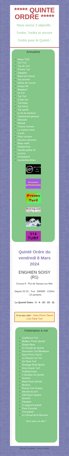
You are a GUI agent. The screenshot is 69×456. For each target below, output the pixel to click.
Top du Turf (24, 66)
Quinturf (26, 398)
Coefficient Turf (30, 337)
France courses (26, 126)
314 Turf (22, 62)
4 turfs (21, 133)
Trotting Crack (29, 371)
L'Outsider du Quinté (33, 374)
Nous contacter (43, 448)
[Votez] (33, 169)
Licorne (21, 153)
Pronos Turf (24, 69)
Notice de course (27, 82)
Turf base (23, 103)
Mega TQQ (23, 59)
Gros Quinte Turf (31, 368)
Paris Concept (29, 408)
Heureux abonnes (27, 140)
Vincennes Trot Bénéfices (35, 351)
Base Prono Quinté (32, 381)
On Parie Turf (35, 318)
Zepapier (22, 72)
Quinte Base (28, 344)
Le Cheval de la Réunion (35, 415)
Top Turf (22, 96)
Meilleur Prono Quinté (33, 341)
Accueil (23, 448)
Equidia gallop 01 (27, 150)
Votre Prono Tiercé (43, 315)
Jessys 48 (23, 86)
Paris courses (25, 136)
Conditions (31, 448)
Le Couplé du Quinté (33, 348)
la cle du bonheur (27, 113)
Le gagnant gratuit (31, 405)
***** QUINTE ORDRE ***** (34, 13)
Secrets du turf (30, 391)
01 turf (21, 93)
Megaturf (22, 89)
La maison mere (26, 129)
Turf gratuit (27, 411)
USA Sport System (31, 395)
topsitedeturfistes (27, 160)
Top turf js (23, 106)
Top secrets (24, 79)
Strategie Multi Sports (33, 364)
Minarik (21, 123)
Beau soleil (23, 143)
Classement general (28, 116)
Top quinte (23, 109)
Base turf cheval (26, 76)
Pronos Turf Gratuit (32, 388)
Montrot (26, 384)
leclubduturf (24, 156)
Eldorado (22, 119)
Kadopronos (24, 146)
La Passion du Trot (32, 358)
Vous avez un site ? (36, 421)
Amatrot (26, 378)
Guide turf (23, 99)
